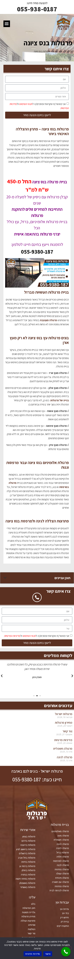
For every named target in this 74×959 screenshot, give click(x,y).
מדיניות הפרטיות (12, 636)
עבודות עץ (62, 902)
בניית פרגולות (60, 825)
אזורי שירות (57, 51)
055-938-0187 (37, 9)
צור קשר (67, 731)
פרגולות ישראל (63, 714)
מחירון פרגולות (63, 723)
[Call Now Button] (66, 951)
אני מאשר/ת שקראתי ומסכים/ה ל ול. (36, 636)
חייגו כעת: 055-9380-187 (37, 779)
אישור (47, 953)
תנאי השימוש (25, 104)
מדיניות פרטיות (63, 740)
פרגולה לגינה (64, 757)
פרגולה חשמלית (62, 749)
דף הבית (68, 51)
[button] (6, 24)
